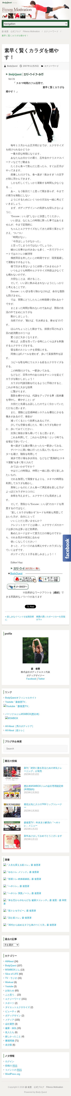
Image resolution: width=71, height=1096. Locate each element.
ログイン (9, 1061)
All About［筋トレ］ (15, 730)
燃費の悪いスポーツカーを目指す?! (50, 618)
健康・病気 (10, 1028)
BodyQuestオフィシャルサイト (21, 697)
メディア (9, 1019)
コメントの (13, 1070)
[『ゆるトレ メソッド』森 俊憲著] (35, 872)
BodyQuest (12, 66)
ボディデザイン (13, 1015)
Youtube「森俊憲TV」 (16, 702)
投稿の (11, 1065)
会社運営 (9, 1024)
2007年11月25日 (31, 66)
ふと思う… (10, 994)
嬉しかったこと (13, 1036)
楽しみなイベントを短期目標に (19, 618)
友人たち (9, 1032)
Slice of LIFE (11, 974)
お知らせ (9, 990)
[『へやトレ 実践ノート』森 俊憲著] (35, 893)
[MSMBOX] (36, 718)
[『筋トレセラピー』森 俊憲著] (35, 910)
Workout (9, 982)
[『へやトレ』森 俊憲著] (35, 886)
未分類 (8, 1045)
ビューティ (10, 1011)
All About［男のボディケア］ (19, 726)
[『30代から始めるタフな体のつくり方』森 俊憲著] (35, 925)
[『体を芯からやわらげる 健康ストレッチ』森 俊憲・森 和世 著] (35, 902)
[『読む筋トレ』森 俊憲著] (35, 918)
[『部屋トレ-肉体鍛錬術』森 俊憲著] (35, 879)
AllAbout (9, 961)
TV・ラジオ (11, 978)
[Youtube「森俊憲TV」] (35, 706)
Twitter (41, 678)
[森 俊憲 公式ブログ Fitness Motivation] (35, 10)
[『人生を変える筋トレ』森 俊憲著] (35, 865)
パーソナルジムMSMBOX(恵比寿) (22, 714)
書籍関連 (9, 1040)
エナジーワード (51, 31)
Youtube (9, 986)
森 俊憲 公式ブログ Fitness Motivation (21, 31)
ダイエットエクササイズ (17, 1007)
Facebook (31, 678)
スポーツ (9, 1003)
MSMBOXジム (12, 969)
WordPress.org (12, 1074)
